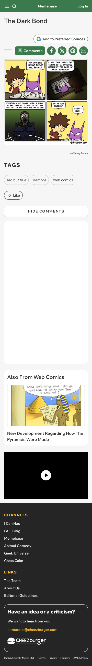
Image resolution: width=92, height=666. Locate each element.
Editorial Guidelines (21, 595)
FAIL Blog (12, 531)
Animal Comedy (17, 545)
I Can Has (12, 523)
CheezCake (13, 560)
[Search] (14, 6)
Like (16, 195)
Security (65, 658)
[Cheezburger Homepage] (46, 642)
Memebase (47, 6)
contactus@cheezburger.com (32, 629)
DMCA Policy (80, 658)
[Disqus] (46, 295)
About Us (12, 588)
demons (40, 180)
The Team (12, 580)
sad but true (16, 180)
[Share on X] (62, 50)
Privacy (53, 658)
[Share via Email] (83, 50)
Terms (41, 658)
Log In (82, 6)
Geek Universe (16, 553)
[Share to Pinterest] (72, 50)
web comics (63, 180)
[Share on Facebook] (51, 50)
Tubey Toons (80, 153)
